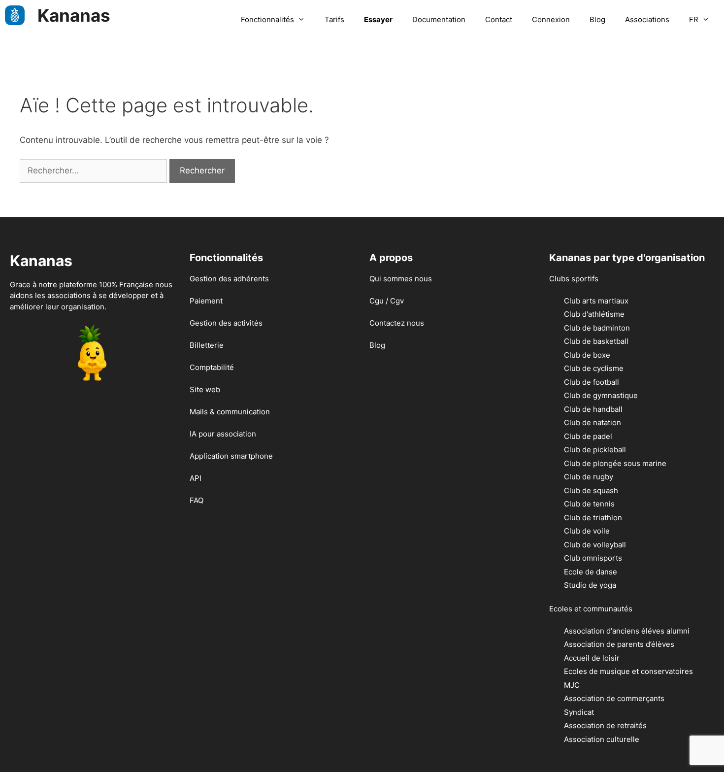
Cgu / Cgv (386, 300)
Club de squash (591, 490)
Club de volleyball (595, 544)
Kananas (73, 15)
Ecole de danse (590, 571)
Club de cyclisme (594, 368)
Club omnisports (593, 558)
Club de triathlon (593, 517)
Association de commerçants (614, 698)
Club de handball (593, 409)
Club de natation (592, 422)
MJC (572, 685)
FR (693, 19)
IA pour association (223, 433)
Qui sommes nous (400, 278)
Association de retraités (605, 725)
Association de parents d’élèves (619, 644)
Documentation (438, 19)
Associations (647, 19)
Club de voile (587, 531)
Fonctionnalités (267, 19)
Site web (205, 389)
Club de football (591, 382)
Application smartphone (231, 456)
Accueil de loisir (592, 658)
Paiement (206, 300)
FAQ (196, 500)
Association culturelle (601, 739)
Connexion (551, 19)
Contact (498, 19)
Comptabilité (212, 367)
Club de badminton (597, 328)
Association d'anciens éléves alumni (627, 631)
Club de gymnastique (601, 395)
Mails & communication (230, 411)
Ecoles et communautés (590, 608)
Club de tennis (589, 503)
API (195, 478)
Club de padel (588, 436)
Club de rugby (588, 476)
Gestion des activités (226, 323)
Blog (597, 19)
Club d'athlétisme (594, 314)
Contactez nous (396, 323)
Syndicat (579, 712)
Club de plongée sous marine (615, 463)
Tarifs (334, 19)
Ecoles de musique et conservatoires (628, 671)
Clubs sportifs (573, 278)
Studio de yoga (590, 585)
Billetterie (207, 345)
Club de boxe (587, 355)
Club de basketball (596, 341)
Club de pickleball (595, 449)
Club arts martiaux (596, 300)
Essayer (378, 19)
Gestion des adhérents (229, 278)
